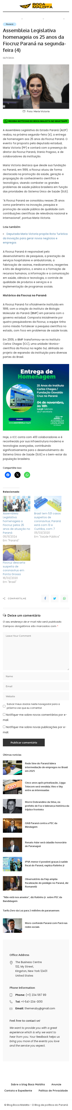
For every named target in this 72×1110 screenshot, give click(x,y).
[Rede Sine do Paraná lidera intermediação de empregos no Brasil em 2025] (12, 767)
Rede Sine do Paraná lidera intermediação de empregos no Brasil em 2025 (46, 767)
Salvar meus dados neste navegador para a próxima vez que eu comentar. (33, 706)
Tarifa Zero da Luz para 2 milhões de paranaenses (31, 910)
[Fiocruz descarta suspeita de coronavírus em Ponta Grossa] (16, 552)
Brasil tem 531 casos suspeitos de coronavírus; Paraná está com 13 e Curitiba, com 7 (47, 521)
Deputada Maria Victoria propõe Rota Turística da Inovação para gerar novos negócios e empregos (35, 238)
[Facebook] (45, 598)
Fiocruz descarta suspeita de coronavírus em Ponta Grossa (14, 568)
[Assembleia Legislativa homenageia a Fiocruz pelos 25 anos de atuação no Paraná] (16, 504)
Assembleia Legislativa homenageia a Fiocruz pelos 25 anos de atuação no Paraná (16, 523)
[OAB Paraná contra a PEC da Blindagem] (12, 825)
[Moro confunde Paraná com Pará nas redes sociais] (12, 925)
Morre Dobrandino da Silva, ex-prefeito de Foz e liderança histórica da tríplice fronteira (47, 805)
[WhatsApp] (64, 598)
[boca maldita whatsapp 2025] (36, 121)
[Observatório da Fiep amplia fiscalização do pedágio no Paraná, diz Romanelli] (12, 883)
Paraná (9, 24)
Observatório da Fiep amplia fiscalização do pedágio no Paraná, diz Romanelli (46, 882)
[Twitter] (55, 598)
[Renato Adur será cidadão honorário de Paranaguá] (12, 845)
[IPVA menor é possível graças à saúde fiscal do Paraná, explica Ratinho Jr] (12, 864)
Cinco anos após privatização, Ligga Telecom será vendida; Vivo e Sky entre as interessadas (45, 786)
